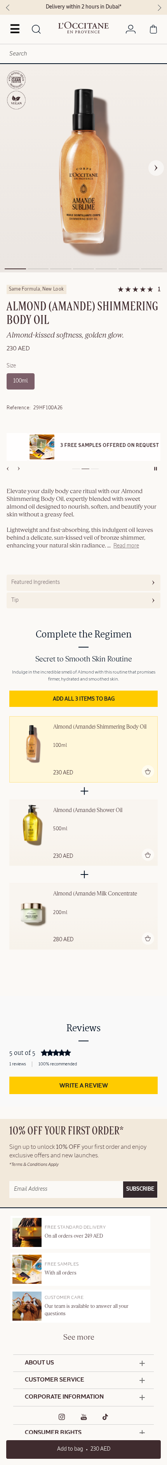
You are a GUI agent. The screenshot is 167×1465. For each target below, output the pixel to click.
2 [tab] (38, 268)
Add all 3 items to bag (84, 699)
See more (78, 1337)
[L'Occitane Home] (83, 27)
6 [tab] (129, 268)
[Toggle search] (36, 30)
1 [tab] (15, 268)
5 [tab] (106, 268)
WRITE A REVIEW (83, 1086)
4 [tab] (83, 268)
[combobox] (83, 53)
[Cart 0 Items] (153, 30)
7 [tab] (151, 268)
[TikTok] (105, 1417)
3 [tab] (60, 268)
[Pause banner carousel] (155, 468)
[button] (126, 546)
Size (11, 366)
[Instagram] (62, 1417)
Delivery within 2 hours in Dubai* (84, 7)
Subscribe (140, 1189)
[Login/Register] (131, 30)
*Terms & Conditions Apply (34, 1164)
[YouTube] (84, 1417)
